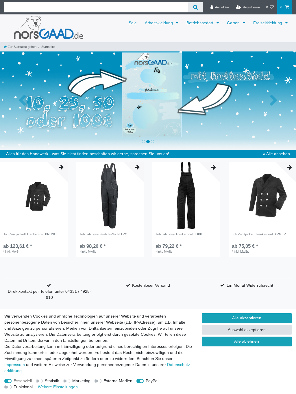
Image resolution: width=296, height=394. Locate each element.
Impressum (14, 364)
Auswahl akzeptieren (247, 329)
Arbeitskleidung (159, 22)
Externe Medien (117, 380)
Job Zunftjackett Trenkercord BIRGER (259, 234)
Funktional (23, 386)
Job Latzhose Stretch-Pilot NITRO (103, 234)
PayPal (152, 380)
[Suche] (195, 7)
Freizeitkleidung (268, 22)
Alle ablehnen (246, 341)
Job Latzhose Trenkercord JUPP (179, 234)
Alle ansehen (277, 153)
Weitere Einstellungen (58, 386)
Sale (133, 22)
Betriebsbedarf (200, 22)
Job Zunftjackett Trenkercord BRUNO (30, 234)
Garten (234, 22)
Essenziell (23, 380)
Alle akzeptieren (246, 318)
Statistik (52, 380)
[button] (22, 100)
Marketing (81, 380)
